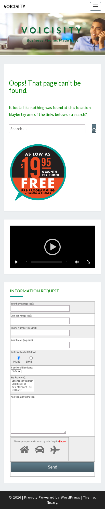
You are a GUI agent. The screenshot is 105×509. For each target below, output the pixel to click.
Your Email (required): (22, 340)
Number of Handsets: (22, 367)
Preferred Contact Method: (23, 352)
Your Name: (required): (22, 303)
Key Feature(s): (18, 377)
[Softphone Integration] (22, 380)
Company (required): (21, 315)
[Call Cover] (22, 390)
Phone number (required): (24, 327)
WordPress (70, 497)
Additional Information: (23, 396)
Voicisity (14, 6)
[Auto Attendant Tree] (22, 387)
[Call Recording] (22, 384)
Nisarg (52, 502)
